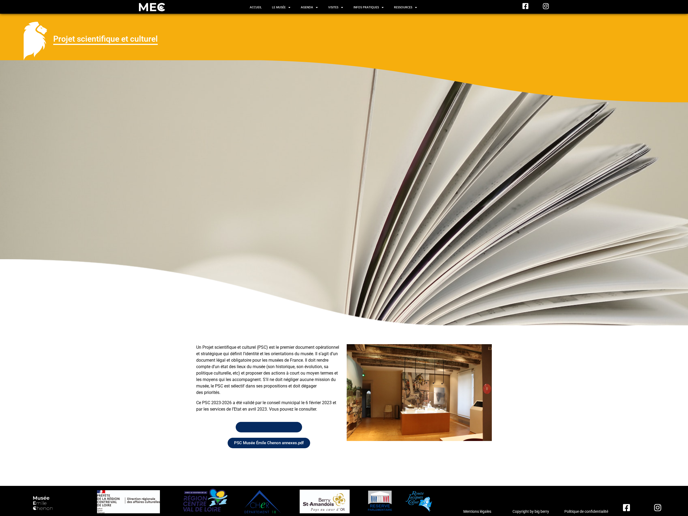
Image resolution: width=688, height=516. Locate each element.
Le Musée (279, 7)
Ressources (403, 7)
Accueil (256, 7)
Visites (333, 7)
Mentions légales (477, 511)
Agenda (307, 7)
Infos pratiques (366, 7)
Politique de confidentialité (586, 511)
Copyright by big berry (531, 511)
